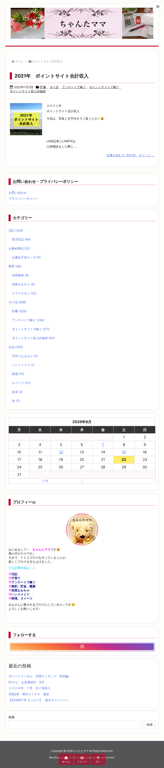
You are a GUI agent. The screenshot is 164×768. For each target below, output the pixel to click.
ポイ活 (54, 87)
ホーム (19, 61)
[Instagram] (82, 647)
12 (61, 452)
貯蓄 (43, 87)
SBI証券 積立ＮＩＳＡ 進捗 (29, 694)
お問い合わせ (17, 192)
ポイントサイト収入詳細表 (28, 91)
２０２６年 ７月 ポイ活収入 (29, 688)
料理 (18, 374)
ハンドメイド (23, 365)
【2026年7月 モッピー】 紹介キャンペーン (39, 700)
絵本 (17, 392)
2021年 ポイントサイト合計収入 (52, 76)
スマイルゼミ (24, 293)
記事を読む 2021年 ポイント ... (130, 155)
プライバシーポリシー (23, 198)
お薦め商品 (19, 248)
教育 (15, 266)
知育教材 (20, 275)
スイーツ (21, 383)
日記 (16, 230)
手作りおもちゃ (25, 356)
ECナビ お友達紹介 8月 (26, 682)
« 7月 (45, 480)
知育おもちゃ (23, 284)
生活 (16, 347)
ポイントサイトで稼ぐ (104, 87)
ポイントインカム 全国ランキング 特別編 (38, 676)
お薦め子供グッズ (26, 257)
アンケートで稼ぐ (74, 87)
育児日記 (21, 239)
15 (124, 452)
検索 (12, 717)
